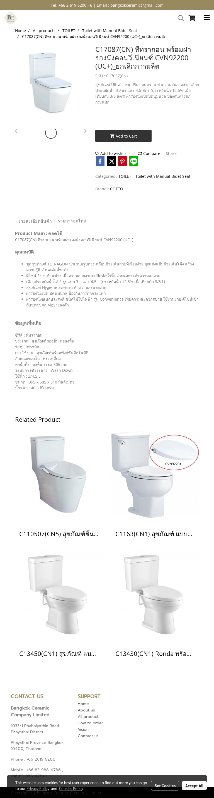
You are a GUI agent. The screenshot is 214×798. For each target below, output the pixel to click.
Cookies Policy (71, 788)
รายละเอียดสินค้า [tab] (35, 221)
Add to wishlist (113, 153)
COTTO (116, 188)
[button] (178, 18)
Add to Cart (126, 136)
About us (86, 710)
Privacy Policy (37, 788)
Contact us (88, 736)
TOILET (125, 176)
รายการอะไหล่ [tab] (72, 221)
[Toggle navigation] (207, 18)
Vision (83, 729)
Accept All (194, 785)
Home (83, 704)
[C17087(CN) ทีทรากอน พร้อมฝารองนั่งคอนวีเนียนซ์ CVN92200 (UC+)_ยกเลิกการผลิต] (51, 83)
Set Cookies (165, 785)
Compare (151, 153)
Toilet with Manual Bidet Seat (162, 176)
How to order (90, 723)
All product (88, 717)
